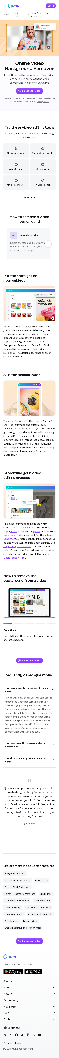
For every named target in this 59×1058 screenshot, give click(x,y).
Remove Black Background (17, 887)
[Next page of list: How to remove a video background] (48, 243)
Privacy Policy (43, 101)
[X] (34, 1035)
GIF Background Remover (17, 900)
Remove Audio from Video (40, 914)
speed (36, 531)
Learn (6, 99)
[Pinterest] (28, 1035)
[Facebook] (16, 1035)
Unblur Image (46, 893)
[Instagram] (11, 1035)
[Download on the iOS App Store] (33, 974)
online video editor (23, 527)
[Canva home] (14, 5)
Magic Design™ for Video (17, 546)
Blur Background (42, 900)
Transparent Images (14, 914)
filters (13, 531)
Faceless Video (30, 921)
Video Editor (18, 15)
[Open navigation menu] (4, 5)
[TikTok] (22, 1035)
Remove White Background (18, 880)
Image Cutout (41, 880)
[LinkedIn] (5, 1035)
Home (6, 14)
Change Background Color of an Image (23, 927)
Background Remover (15, 873)
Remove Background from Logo (20, 893)
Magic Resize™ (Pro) (14, 557)
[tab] (18, 829)
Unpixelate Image (13, 907)
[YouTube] (39, 1035)
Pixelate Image (12, 921)
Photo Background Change (38, 907)
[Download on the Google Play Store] (13, 974)
